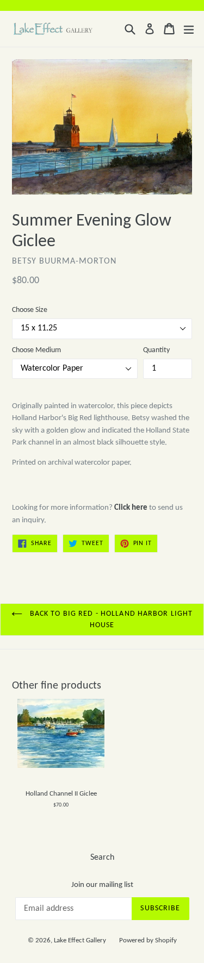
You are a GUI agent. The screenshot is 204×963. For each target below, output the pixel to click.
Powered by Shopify (148, 940)
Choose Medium (36, 350)
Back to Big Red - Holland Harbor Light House (110, 619)
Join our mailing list (102, 885)
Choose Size (29, 310)
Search (102, 857)
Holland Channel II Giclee (61, 793)
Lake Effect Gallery (80, 940)
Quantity (156, 350)
